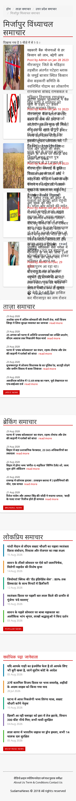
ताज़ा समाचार (23, 9)
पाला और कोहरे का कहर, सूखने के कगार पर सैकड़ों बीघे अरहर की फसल (47, 154)
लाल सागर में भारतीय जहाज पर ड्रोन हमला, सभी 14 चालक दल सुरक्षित (38, 734)
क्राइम (23, 778)
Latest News (11, 392)
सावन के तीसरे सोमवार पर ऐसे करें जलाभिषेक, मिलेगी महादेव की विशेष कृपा (35, 565)
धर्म (42, 778)
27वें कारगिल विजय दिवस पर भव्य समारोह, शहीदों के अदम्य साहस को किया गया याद (37, 685)
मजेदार (37, 778)
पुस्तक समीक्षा (55, 778)
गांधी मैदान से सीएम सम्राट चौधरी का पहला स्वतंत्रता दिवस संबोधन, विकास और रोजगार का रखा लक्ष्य (38, 548)
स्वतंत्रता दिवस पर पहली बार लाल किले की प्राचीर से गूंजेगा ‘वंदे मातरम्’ (38, 598)
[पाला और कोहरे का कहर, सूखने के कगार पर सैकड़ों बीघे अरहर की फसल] (13, 165)
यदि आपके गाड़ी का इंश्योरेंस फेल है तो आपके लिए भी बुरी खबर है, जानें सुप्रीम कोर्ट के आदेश (37, 668)
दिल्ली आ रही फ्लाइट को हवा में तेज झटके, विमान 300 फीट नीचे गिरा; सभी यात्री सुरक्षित (37, 718)
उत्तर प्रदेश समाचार (46, 9)
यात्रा (47, 778)
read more (56, 323)
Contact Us (55, 782)
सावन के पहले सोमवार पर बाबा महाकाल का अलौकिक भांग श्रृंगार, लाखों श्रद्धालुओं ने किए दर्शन (37, 614)
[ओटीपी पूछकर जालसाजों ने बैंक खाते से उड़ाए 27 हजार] (13, 116)
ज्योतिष (30, 778)
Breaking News (13, 507)
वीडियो (17, 778)
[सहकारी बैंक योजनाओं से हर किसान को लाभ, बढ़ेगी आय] (13, 67)
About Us (19, 782)
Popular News (13, 629)
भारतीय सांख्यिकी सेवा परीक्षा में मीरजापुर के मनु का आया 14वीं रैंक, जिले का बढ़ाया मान (47, 252)
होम (8, 9)
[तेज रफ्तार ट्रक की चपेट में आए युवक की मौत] (13, 215)
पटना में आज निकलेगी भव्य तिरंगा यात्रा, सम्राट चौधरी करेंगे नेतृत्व (34, 701)
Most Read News (14, 749)
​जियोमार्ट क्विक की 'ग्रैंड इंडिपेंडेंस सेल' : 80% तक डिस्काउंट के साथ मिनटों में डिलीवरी (36, 581)
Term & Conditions (37, 782)
